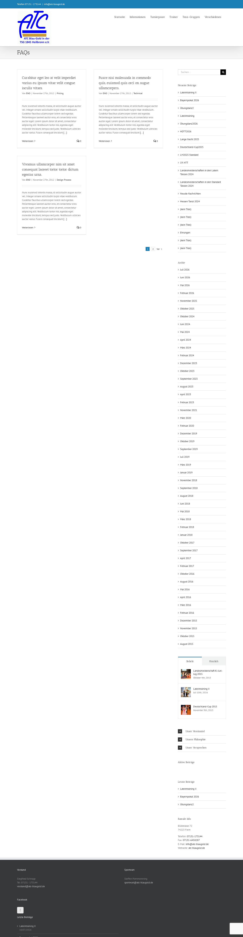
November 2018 (188, 480)
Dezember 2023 (188, 363)
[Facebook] (20, 910)
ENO (28, 93)
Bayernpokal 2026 (189, 100)
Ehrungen (185, 232)
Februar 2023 (187, 402)
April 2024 (185, 339)
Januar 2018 (186, 534)
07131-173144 (194, 836)
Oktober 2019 (187, 441)
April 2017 (185, 558)
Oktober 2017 (187, 542)
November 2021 (188, 410)
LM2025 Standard (189, 154)
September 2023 (189, 378)
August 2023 (186, 386)
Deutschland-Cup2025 (192, 147)
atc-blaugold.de (197, 848)
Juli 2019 (184, 457)
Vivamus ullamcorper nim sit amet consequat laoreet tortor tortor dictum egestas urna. (50, 169)
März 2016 (185, 605)
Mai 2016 (185, 589)
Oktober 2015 (187, 636)
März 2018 (185, 519)
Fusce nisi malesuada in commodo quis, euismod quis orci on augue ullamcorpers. (125, 83)
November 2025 (188, 300)
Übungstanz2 (187, 108)
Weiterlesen (27, 141)
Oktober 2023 (187, 371)
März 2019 (185, 464)
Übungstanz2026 (189, 123)
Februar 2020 (187, 425)
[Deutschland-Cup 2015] (186, 706)
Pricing (60, 93)
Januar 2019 (186, 472)
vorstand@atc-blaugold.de (31, 886)
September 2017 (189, 550)
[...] (65, 132)
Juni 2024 (185, 324)
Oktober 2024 (187, 316)
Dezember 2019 (188, 433)
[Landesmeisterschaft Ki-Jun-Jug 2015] (186, 671)
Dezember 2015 (188, 620)
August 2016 (186, 581)
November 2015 (188, 628)
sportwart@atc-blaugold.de (138, 882)
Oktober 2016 (187, 573)
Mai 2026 (185, 285)
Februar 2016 (187, 612)
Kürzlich (213, 661)
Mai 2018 (185, 511)
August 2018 (186, 495)
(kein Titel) (185, 209)
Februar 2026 (187, 293)
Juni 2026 (185, 277)
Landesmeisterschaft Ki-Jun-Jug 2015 (207, 672)
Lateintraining (187, 115)
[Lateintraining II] (186, 689)
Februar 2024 (187, 355)
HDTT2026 (185, 131)
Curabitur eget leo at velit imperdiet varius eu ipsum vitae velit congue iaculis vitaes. (49, 83)
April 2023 (185, 394)
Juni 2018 (185, 503)
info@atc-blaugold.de (54, 4)
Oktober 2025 (187, 308)
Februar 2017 (187, 566)
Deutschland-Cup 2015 (205, 706)
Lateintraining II (188, 92)
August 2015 (186, 644)
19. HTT (184, 162)
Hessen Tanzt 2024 (190, 201)
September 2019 (189, 449)
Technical (138, 93)
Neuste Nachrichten (190, 193)
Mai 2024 (185, 332)
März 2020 (185, 418)
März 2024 (185, 347)
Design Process (64, 179)
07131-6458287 (191, 840)
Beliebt (190, 661)
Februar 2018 (187, 527)
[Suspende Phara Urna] (179, 769)
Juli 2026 (184, 269)
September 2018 (189, 488)
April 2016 (185, 597)
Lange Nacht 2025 (189, 139)
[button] (202, 731)
